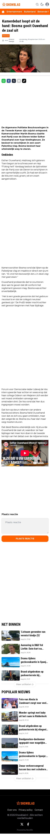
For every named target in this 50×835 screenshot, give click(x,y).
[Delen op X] (14, 81)
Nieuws (6, 36)
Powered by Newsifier (25, 830)
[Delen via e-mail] (19, 81)
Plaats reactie (25, 538)
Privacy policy (26, 810)
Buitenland (30, 11)
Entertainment (14, 11)
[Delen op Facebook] (9, 81)
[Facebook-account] (28, 824)
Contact (39, 810)
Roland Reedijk (11, 40)
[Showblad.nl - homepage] (10, 4)
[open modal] (47, 4)
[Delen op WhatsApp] (4, 81)
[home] (3, 11)
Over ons (12, 810)
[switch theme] (42, 4)
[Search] (37, 4)
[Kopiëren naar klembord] (24, 81)
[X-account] (21, 824)
